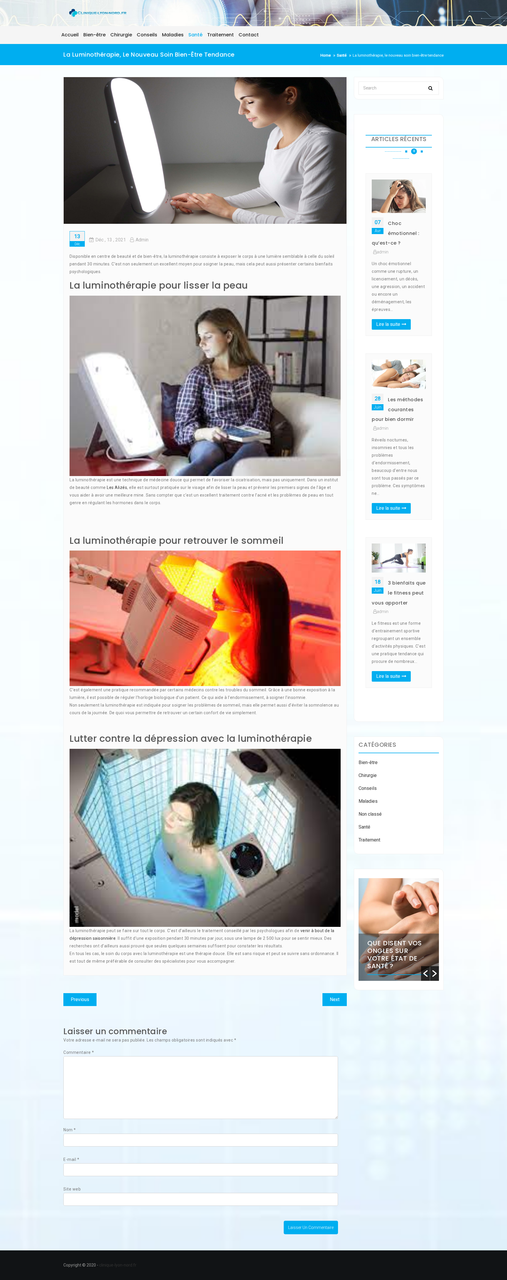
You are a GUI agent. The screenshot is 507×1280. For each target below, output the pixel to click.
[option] (399, 929)
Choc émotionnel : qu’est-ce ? (395, 233)
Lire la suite (388, 324)
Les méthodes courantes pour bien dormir (397, 409)
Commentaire (78, 1052)
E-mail (71, 1159)
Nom (69, 1129)
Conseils (368, 788)
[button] (425, 973)
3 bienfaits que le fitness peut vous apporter (399, 593)
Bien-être (368, 762)
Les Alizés (117, 487)
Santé (364, 827)
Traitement (369, 840)
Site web (72, 1189)
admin (142, 240)
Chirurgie (368, 775)
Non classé (370, 814)
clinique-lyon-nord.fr (117, 1265)
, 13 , (110, 240)
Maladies (368, 801)
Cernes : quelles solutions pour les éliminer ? (396, 951)
